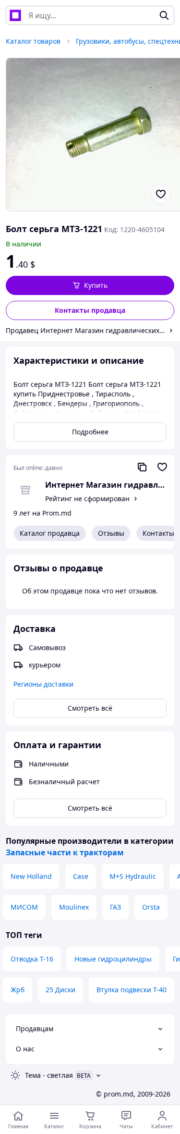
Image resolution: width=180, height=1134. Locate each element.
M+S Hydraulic (132, 876)
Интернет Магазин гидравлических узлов (106, 485)
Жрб (17, 989)
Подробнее (90, 431)
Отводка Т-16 (32, 958)
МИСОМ (24, 907)
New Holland (31, 876)
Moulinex (74, 907)
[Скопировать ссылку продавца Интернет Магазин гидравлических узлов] (142, 467)
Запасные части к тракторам (65, 852)
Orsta (151, 907)
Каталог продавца (50, 533)
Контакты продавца (90, 310)
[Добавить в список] (160, 194)
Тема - (49, 1075)
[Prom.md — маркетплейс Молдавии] (15, 15)
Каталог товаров (33, 41)
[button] (90, 285)
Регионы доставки (43, 684)
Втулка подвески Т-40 (131, 989)
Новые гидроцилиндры (113, 958)
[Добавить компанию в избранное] (162, 467)
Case (80, 876)
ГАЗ (115, 907)
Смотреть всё (90, 708)
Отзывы (111, 533)
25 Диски (60, 989)
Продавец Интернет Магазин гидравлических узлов (85, 330)
